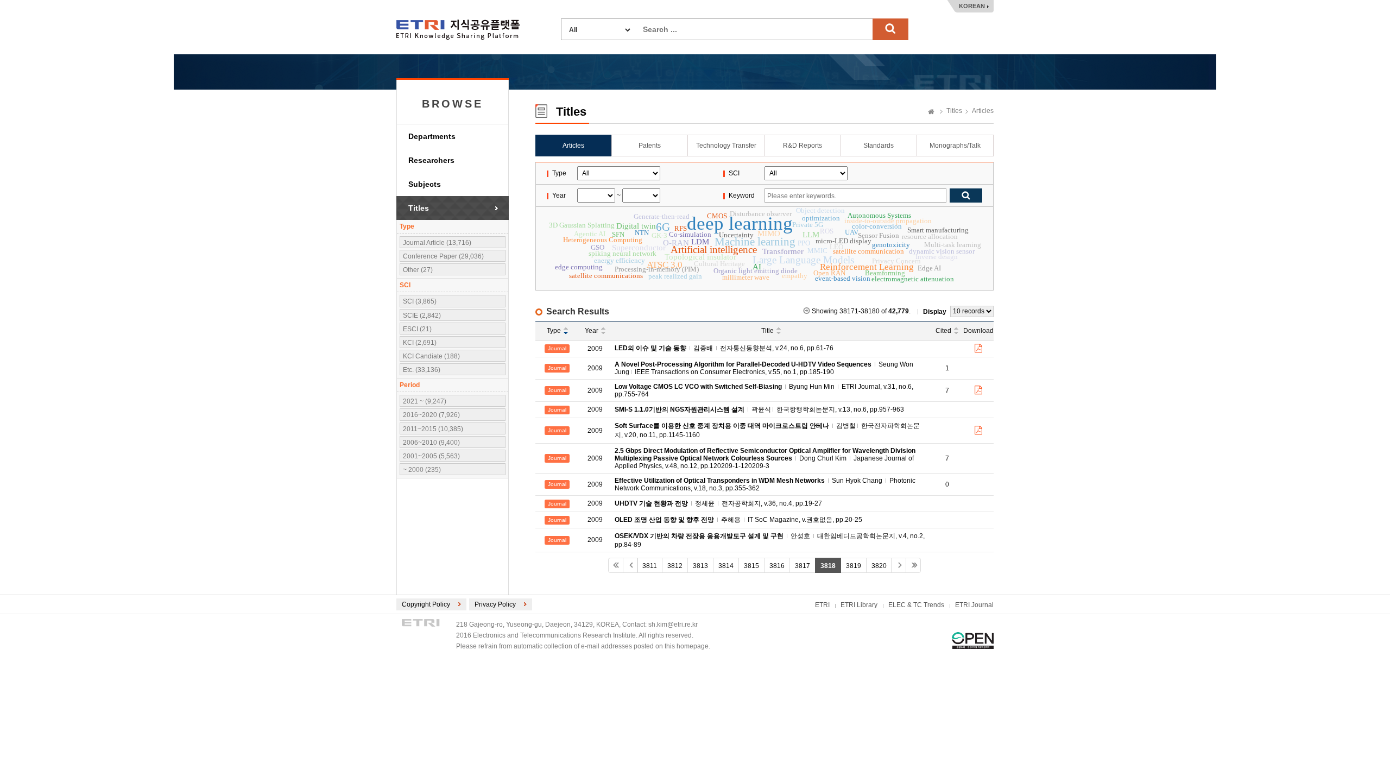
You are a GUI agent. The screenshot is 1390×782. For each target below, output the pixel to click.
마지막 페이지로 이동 (913, 565)
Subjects (424, 184)
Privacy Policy (495, 604)
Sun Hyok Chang (857, 480)
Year (591, 331)
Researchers (431, 160)
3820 (879, 566)
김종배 (703, 348)
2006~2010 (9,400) (431, 442)
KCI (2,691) (420, 342)
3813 (700, 566)
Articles (983, 111)
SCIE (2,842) (422, 315)
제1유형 (973, 640)
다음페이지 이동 (898, 565)
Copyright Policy (426, 604)
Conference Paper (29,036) (443, 256)
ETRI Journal (974, 605)
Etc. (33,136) (421, 370)
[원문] (978, 348)
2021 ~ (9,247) (424, 401)
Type (554, 331)
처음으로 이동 (615, 565)
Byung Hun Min (812, 386)
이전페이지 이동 (630, 565)
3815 (751, 566)
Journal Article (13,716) (437, 243)
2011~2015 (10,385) (433, 429)
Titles (418, 208)
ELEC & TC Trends (916, 605)
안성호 (800, 536)
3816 (777, 566)
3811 (649, 566)
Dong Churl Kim (822, 458)
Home (931, 112)
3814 (726, 566)
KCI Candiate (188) (431, 356)
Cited (943, 331)
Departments (432, 136)
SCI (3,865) (420, 301)
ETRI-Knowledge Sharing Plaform (458, 30)
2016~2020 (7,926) (431, 415)
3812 (675, 566)
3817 (802, 566)
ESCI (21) (417, 329)
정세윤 (705, 503)
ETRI (822, 605)
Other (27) (418, 270)
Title (767, 331)
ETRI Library (859, 605)
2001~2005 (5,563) (431, 456)
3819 (853, 566)
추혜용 (731, 520)
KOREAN (972, 6)
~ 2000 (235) (422, 470)
